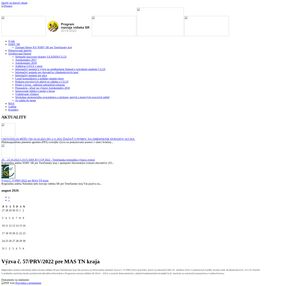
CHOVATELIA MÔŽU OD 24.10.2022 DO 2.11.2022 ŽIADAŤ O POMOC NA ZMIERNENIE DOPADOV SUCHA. (68, 139)
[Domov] (6, 6)
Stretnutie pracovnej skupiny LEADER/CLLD (40, 56)
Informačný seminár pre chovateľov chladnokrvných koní (46, 72)
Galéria (12, 106)
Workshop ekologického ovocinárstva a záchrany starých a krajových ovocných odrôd (62, 97)
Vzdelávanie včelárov (27, 94)
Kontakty (13, 109)
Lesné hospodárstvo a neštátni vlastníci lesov (39, 78)
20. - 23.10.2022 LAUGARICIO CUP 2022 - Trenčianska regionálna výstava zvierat (48, 159)
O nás (11, 41)
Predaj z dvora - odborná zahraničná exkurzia (40, 84)
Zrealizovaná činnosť (19, 53)
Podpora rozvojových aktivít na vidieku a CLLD (41, 81)
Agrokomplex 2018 (26, 62)
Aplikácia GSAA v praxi (28, 66)
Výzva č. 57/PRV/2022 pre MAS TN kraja (24, 180)
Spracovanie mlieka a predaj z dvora (35, 91)
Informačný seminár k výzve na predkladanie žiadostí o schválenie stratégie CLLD (60, 69)
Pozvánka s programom (28, 282)
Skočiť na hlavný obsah (14, 2)
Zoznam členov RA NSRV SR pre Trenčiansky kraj (43, 47)
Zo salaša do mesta (25, 100)
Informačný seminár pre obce (31, 75)
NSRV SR (14, 44)
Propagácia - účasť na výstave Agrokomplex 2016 (42, 87)
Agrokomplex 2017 (26, 59)
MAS (11, 103)
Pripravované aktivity (20, 50)
